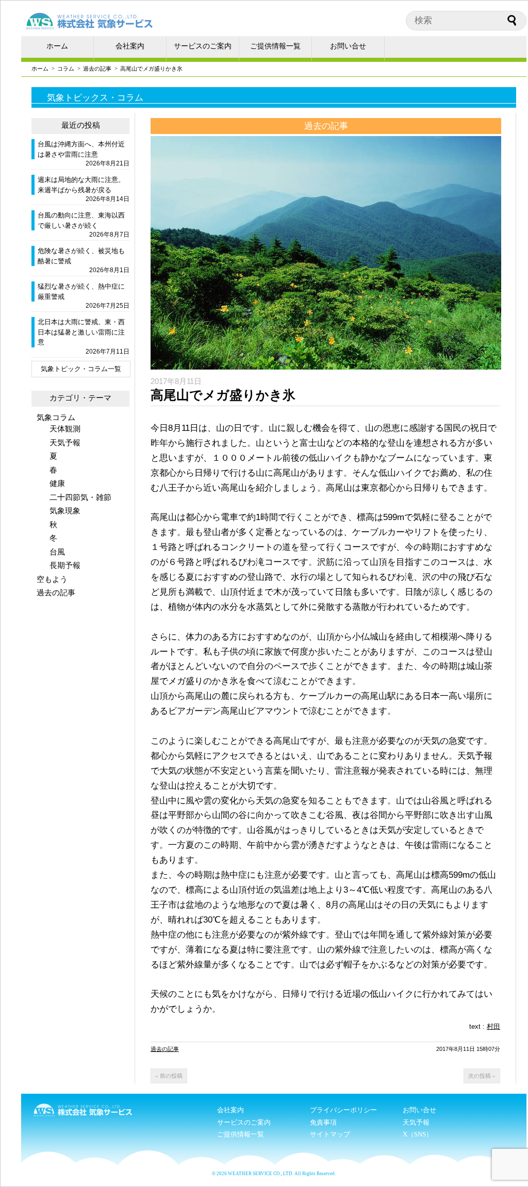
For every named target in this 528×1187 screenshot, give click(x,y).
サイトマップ (330, 1134)
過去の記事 (97, 68)
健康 (57, 483)
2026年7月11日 (107, 351)
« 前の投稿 (169, 1076)
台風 (57, 551)
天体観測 (65, 428)
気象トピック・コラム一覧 (81, 369)
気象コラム (56, 417)
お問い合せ (348, 46)
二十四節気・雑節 (80, 497)
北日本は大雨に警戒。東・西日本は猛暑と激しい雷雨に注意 (81, 332)
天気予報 (65, 442)
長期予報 (65, 565)
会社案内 (130, 46)
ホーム (57, 46)
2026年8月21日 (107, 163)
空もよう (52, 579)
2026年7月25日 (107, 305)
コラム (65, 68)
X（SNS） (418, 1134)
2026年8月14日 (107, 199)
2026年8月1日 (109, 270)
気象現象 (65, 510)
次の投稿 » (482, 1076)
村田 (493, 1026)
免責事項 (323, 1122)
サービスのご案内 (203, 46)
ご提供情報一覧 (275, 46)
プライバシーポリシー (343, 1110)
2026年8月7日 (109, 234)
